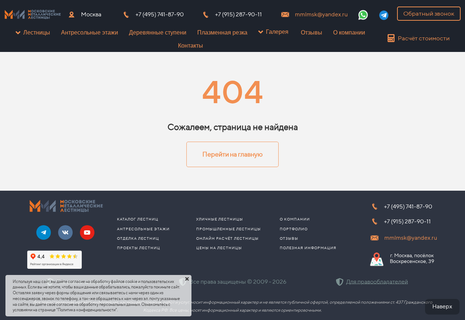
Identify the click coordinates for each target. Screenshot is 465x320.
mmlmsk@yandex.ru (321, 14)
